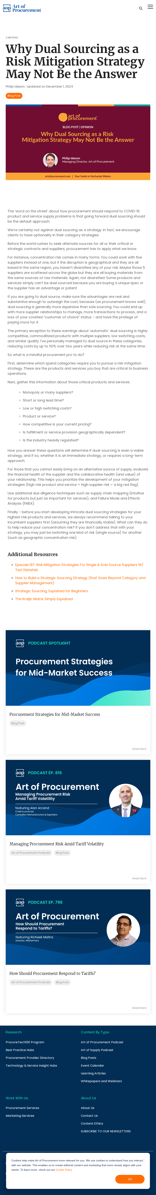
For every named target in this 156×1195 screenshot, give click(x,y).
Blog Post (14, 96)
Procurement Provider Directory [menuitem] (30, 1058)
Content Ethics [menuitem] (92, 1123)
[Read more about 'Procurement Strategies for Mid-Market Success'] (78, 668)
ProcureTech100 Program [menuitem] (25, 1042)
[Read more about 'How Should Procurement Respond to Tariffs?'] (78, 927)
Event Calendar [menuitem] (92, 1065)
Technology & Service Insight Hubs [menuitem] (31, 1065)
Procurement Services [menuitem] (22, 1108)
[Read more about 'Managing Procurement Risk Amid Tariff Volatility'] (78, 797)
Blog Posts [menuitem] (88, 1058)
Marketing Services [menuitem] (20, 1116)
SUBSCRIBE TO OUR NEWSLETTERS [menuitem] (106, 1131)
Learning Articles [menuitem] (93, 1073)
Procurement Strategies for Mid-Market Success (55, 714)
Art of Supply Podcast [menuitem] (97, 1050)
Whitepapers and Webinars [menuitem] (101, 1081)
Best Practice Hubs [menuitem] (20, 1050)
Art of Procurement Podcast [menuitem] (102, 1042)
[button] (150, 6)
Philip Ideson (15, 86)
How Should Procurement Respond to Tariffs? (53, 973)
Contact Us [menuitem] (89, 1116)
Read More (139, 748)
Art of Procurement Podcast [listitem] (30, 853)
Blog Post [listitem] (17, 723)
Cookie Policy (64, 1169)
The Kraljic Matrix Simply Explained (44, 599)
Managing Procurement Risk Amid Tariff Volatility (57, 844)
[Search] (140, 8)
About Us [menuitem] (87, 1108)
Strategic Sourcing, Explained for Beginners (51, 591)
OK (130, 1179)
